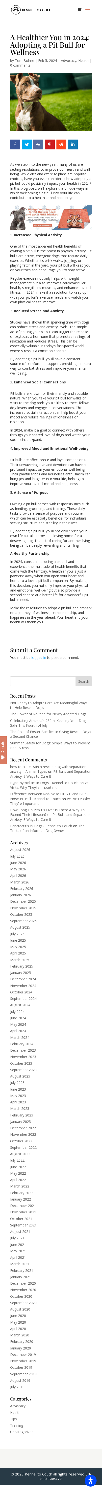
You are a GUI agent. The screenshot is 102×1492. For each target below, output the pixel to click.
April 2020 (18, 1328)
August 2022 (20, 1153)
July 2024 (17, 1011)
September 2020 (23, 1302)
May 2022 (18, 1173)
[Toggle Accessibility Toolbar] (90, 1480)
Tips (13, 1419)
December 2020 (23, 1283)
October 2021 (21, 1218)
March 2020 (19, 1335)
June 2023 (18, 1089)
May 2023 (18, 1095)
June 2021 (18, 1244)
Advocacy (68, 60)
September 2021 (23, 1225)
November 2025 (23, 908)
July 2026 (17, 856)
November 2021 (23, 1212)
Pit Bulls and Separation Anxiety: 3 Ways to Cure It (50, 773)
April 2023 (18, 1102)
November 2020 (23, 1289)
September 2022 (23, 1147)
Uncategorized (21, 1431)
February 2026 (21, 888)
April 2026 (18, 875)
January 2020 (20, 1348)
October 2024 (21, 992)
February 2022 (21, 1192)
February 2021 (21, 1270)
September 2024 (23, 998)
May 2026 (18, 869)
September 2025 (23, 920)
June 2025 (18, 940)
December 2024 (23, 979)
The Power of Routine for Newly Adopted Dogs (48, 714)
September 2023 (23, 1069)
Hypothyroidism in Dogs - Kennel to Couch (44, 782)
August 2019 (20, 1380)
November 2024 (23, 985)
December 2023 (23, 1050)
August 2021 (20, 1231)
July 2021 (17, 1238)
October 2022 (21, 1141)
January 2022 (20, 1199)
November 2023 (23, 1056)
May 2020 (18, 1322)
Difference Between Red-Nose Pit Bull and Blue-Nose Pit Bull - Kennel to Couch (49, 796)
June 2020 (18, 1315)
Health (83, 60)
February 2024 (21, 1044)
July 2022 (17, 1160)
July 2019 (17, 1386)
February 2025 (21, 966)
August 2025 (20, 927)
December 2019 (23, 1354)
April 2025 (18, 953)
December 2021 (23, 1205)
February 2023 (21, 1115)
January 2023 (20, 1121)
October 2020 (21, 1296)
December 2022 (23, 1128)
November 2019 (23, 1361)
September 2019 (23, 1374)
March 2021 (19, 1263)
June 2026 (18, 862)
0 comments (20, 65)
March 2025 (19, 959)
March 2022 (19, 1186)
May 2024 (18, 1024)
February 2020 (21, 1341)
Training (16, 1425)
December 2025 (23, 901)
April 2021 (18, 1257)
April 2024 (18, 1030)
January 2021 (20, 1277)
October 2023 (21, 1063)
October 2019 (21, 1367)
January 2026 (20, 895)
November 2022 (23, 1134)
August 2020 (20, 1309)
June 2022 (18, 1167)
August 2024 (20, 1005)
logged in (38, 657)
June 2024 (18, 1018)
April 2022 (18, 1179)
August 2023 (20, 1076)
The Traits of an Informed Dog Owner (47, 828)
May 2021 (18, 1251)
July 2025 (17, 934)
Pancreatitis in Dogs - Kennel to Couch (41, 826)
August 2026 (20, 849)
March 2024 (19, 1037)
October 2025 (21, 914)
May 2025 (18, 946)
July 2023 (17, 1082)
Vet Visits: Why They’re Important (50, 785)
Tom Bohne (24, 60)
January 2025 (20, 972)
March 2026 (19, 882)
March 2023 (19, 1108)
